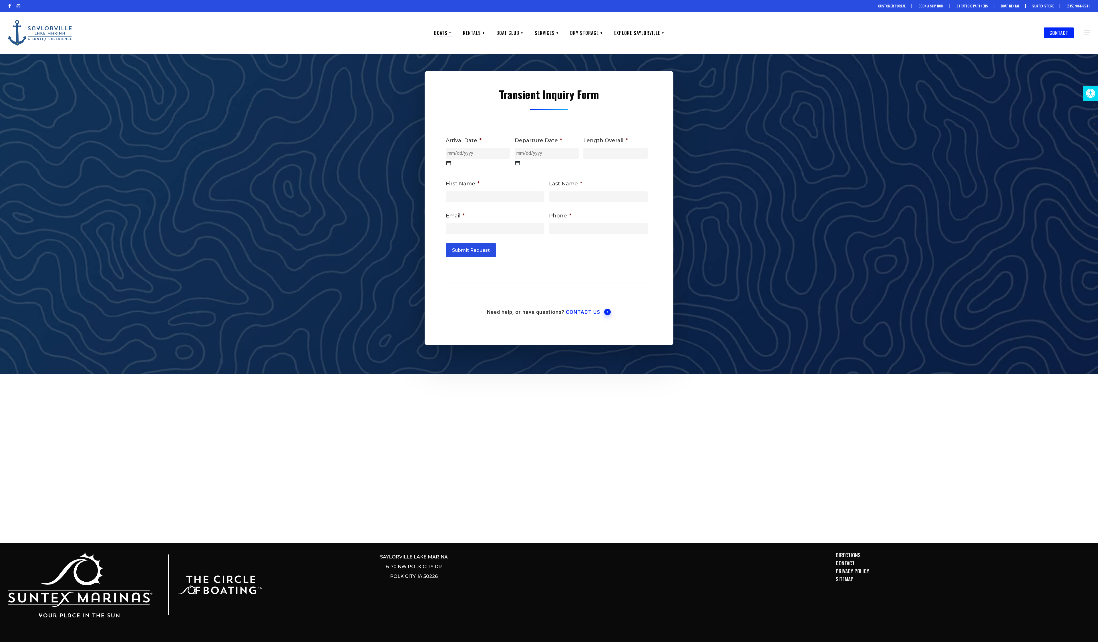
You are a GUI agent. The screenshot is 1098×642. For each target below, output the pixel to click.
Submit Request (471, 250)
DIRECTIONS (848, 555)
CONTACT (845, 563)
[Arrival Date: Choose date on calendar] (448, 163)
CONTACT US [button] (583, 312)
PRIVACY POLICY (852, 571)
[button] (1090, 93)
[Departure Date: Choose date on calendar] (517, 163)
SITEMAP (845, 579)
